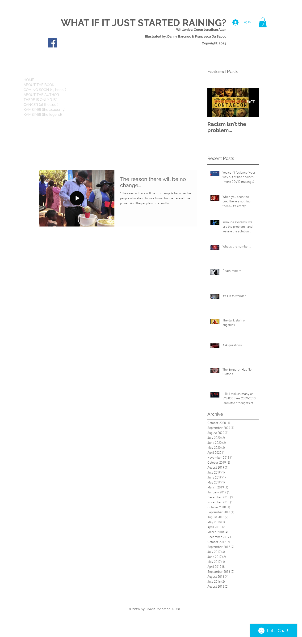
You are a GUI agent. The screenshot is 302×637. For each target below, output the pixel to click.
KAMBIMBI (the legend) (43, 114)
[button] (263, 22)
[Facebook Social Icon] (52, 42)
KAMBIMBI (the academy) (44, 109)
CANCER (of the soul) (41, 105)
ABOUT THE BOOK (39, 85)
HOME (29, 80)
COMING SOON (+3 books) (45, 90)
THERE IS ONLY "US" (40, 100)
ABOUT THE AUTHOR (41, 95)
